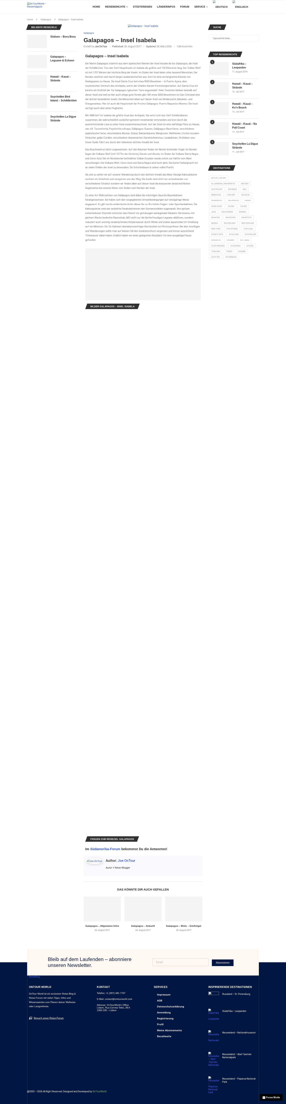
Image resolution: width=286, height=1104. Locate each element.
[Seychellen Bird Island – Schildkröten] (37, 101)
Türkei (229, 251)
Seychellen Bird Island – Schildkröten (63, 98)
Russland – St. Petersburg (236, 994)
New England (247, 223)
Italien (243, 206)
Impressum (163, 994)
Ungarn (242, 251)
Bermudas (216, 195)
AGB (159, 1000)
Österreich (231, 257)
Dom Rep (231, 195)
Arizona (245, 184)
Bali (245, 189)
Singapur (216, 240)
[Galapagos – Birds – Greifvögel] (183, 908)
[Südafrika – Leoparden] (219, 68)
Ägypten (215, 257)
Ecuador (245, 195)
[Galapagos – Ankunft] (143, 908)
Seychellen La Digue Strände (245, 145)
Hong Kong (216, 206)
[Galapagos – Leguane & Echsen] (37, 61)
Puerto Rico (217, 234)
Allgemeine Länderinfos (223, 184)
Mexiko (214, 223)
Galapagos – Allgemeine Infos (102, 926)
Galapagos (46, 19)
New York (215, 229)
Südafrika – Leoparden (239, 65)
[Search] (257, 6)
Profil (160, 1024)
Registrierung (165, 1018)
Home (30, 19)
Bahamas (232, 189)
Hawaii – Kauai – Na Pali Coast (244, 125)
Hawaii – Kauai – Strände (242, 85)
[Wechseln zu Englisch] (240, 7)
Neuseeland (230, 223)
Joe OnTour (101, 46)
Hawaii (248, 200)
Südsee (250, 246)
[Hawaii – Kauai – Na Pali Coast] (219, 128)
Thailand (215, 251)
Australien (216, 189)
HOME (96, 6)
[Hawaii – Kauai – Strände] (219, 88)
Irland (231, 206)
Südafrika (235, 246)
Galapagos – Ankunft (143, 926)
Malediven (231, 217)
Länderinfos (166, 6)
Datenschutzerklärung (170, 1006)
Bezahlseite (164, 1036)
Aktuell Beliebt (218, 178)
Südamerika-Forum (105, 849)
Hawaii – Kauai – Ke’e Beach (242, 105)
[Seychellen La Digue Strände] (219, 148)
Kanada (242, 212)
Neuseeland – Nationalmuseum (239, 1032)
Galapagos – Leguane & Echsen (62, 58)
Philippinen (232, 229)
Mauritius (246, 217)
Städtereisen (218, 246)
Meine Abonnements (169, 1030)
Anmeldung (164, 1012)
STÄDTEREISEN (142, 6)
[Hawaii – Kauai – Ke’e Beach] (219, 108)
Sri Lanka (244, 240)
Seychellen (250, 234)
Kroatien (215, 217)
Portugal (248, 229)
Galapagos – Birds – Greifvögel (183, 926)
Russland (234, 234)
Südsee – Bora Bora (63, 36)
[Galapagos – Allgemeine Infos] (102, 908)
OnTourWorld (99, 1091)
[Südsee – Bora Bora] (37, 41)
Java (213, 212)
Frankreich (216, 200)
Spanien (230, 240)
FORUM (184, 6)
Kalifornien (227, 212)
